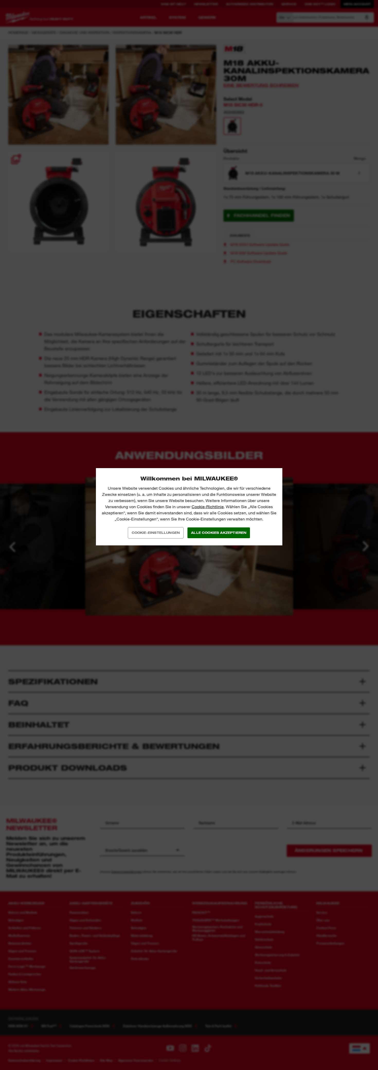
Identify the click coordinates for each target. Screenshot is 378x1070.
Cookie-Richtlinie (208, 507)
